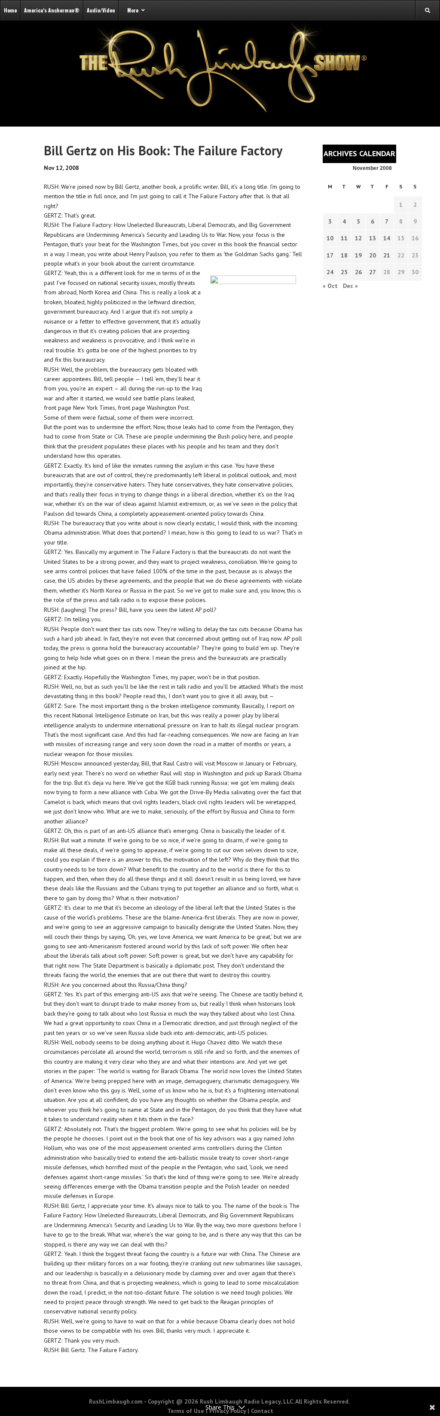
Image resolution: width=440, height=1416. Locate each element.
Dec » (350, 286)
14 (386, 238)
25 (344, 272)
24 (330, 272)
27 (372, 272)
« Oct (330, 286)
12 (358, 238)
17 (330, 255)
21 (386, 255)
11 (344, 238)
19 (358, 255)
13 (372, 238)
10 (330, 238)
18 (344, 255)
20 (372, 255)
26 (358, 272)
